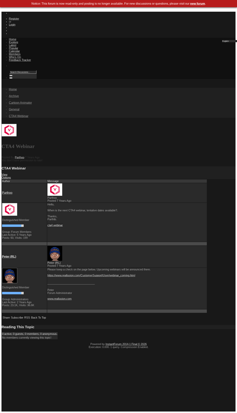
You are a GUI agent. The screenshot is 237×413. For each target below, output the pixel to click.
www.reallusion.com (59, 298)
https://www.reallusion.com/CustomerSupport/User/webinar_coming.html (91, 275)
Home (12, 39)
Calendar (14, 51)
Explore (13, 42)
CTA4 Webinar (18, 116)
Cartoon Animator (20, 102)
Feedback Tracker (20, 60)
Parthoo (19, 157)
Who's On (15, 57)
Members (15, 54)
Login (12, 24)
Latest (12, 45)
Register (14, 18)
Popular (13, 48)
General (14, 109)
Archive (14, 96)
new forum (197, 3)
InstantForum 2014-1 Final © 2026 (126, 344)
